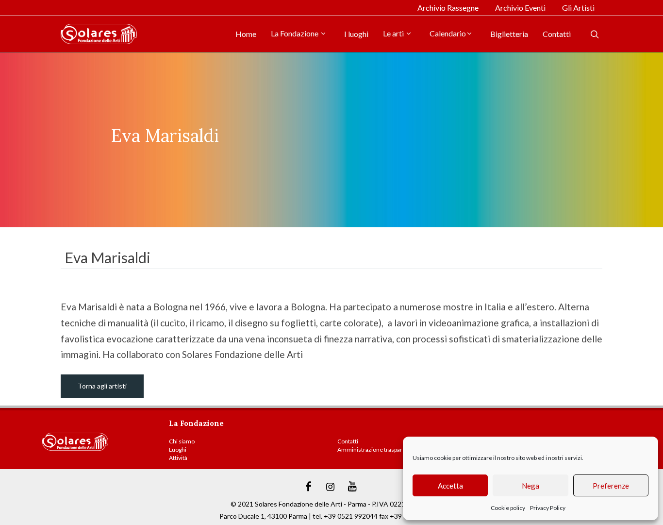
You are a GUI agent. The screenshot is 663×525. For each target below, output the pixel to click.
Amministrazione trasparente (375, 449)
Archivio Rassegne (448, 7)
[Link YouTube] (352, 486)
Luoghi (177, 449)
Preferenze (611, 485)
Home (245, 33)
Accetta (450, 485)
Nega (530, 485)
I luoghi (356, 33)
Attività (178, 457)
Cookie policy (508, 507)
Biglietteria (509, 33)
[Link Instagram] (330, 486)
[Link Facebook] (308, 486)
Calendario (448, 33)
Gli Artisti (578, 7)
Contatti (557, 33)
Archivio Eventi (520, 7)
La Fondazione (295, 33)
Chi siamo (182, 441)
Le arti (394, 33)
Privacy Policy (547, 507)
